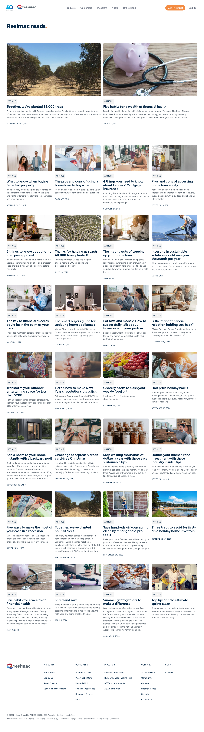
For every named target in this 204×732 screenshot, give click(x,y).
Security (145, 694)
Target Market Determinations (83, 719)
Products (71, 7)
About (115, 7)
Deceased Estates (84, 694)
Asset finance (50, 683)
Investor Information (114, 672)
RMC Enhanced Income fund (118, 678)
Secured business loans (55, 688)
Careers (145, 683)
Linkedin (169, 672)
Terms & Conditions (37, 719)
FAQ (77, 699)
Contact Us (146, 699)
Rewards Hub (81, 683)
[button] (70, 8)
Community (146, 678)
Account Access (83, 672)
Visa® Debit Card (83, 678)
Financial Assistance (85, 688)
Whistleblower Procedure (17, 719)
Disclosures (64, 719)
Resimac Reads (148, 688)
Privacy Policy (52, 719)
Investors (102, 7)
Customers (86, 7)
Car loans (48, 678)
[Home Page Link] (21, 8)
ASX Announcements (114, 683)
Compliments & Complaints (108, 719)
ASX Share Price (112, 688)
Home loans (49, 672)
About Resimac (148, 672)
